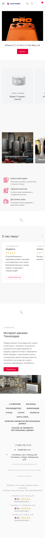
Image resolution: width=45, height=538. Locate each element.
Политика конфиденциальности (24, 464)
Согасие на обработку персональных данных (22, 429)
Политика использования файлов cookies (24, 470)
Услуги (21, 413)
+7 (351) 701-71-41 (23, 445)
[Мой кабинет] (36, 4)
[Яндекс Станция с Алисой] (17, 79)
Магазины (31, 404)
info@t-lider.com (24, 450)
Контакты (34, 413)
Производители (13, 408)
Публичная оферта (24, 476)
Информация (33, 408)
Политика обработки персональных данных (22, 422)
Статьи (9, 413)
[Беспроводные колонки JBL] (17, 147)
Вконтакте (22, 438)
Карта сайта (22, 417)
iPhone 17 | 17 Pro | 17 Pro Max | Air (22, 45)
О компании (15, 404)
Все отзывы (42, 236)
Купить (22, 51)
